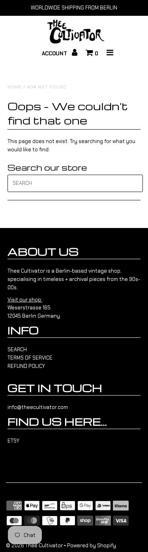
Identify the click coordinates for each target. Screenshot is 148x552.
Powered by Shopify (91, 545)
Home (14, 87)
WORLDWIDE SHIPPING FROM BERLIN (74, 7)
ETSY (13, 440)
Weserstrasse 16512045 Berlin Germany (33, 308)
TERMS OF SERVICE (29, 357)
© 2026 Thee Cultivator (34, 545)
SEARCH (17, 349)
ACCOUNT (55, 53)
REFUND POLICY (26, 366)
